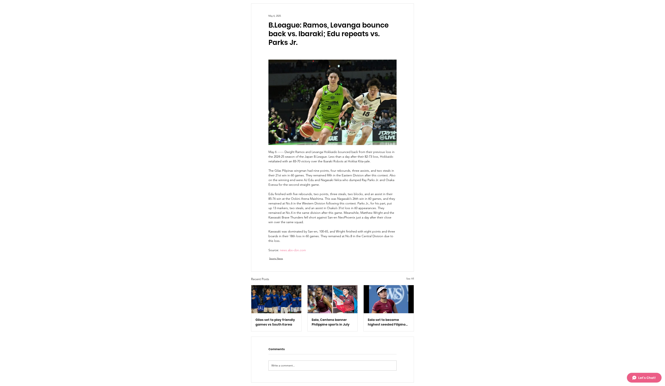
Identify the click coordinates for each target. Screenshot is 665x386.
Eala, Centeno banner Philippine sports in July (330, 322)
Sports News (276, 258)
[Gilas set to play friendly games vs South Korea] (276, 299)
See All (410, 278)
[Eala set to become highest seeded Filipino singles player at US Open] (389, 299)
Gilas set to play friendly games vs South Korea (275, 322)
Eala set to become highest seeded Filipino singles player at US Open (388, 322)
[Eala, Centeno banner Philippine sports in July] (333, 299)
